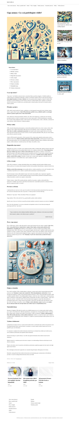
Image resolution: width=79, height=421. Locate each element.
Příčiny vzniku (14, 73)
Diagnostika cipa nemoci (16, 75)
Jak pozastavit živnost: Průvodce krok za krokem (45, 380)
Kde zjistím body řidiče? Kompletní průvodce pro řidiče (30, 380)
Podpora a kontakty (15, 83)
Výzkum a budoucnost (15, 88)
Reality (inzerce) (41, 5)
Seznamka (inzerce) (49, 5)
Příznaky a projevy (15, 71)
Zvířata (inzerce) (61, 5)
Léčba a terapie (14, 77)
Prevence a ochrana (15, 79)
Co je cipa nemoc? (14, 69)
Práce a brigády (34, 5)
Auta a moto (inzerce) (12, 5)
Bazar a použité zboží (21, 5)
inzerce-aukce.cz (10, 2)
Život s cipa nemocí (15, 81)
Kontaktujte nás (18, 358)
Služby (55, 5)
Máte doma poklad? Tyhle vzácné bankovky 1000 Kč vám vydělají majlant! (64, 24)
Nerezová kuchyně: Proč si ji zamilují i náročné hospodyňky (14, 380)
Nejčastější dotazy (14, 86)
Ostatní (28, 5)
